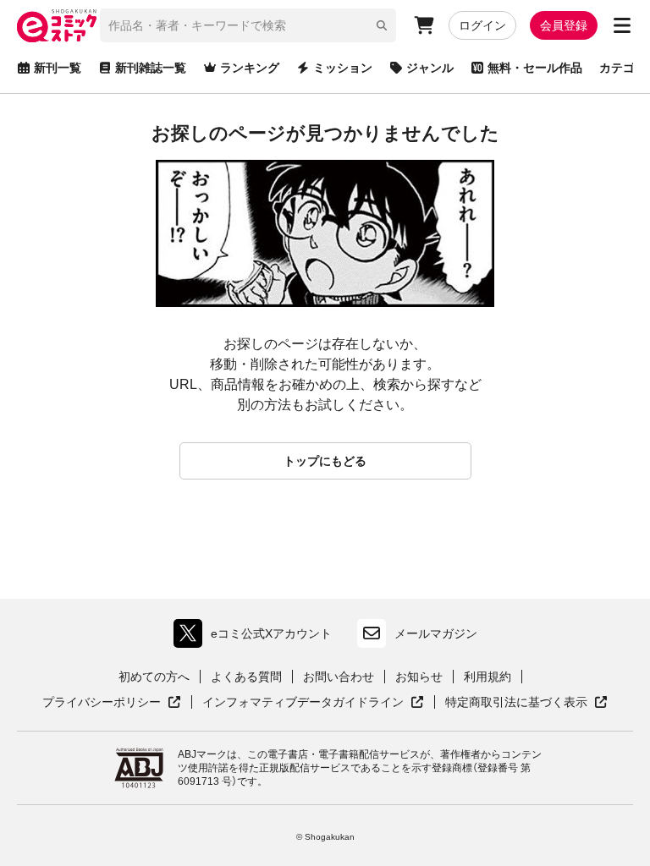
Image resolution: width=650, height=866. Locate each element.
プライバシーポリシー (111, 702)
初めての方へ (154, 676)
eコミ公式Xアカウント (257, 637)
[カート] (424, 25)
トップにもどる (325, 461)
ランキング (249, 67)
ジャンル (430, 67)
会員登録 (563, 25)
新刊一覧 (57, 67)
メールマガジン (435, 633)
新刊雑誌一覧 (150, 67)
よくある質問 (246, 676)
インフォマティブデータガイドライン (303, 702)
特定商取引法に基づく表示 (526, 702)
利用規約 (487, 676)
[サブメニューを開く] (622, 25)
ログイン (482, 25)
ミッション (342, 67)
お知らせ (419, 676)
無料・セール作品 (535, 67)
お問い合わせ (338, 676)
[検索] (381, 25)
